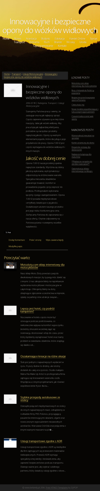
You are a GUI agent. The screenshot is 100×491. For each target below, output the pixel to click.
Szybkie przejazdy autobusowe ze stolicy (40, 398)
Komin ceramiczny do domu (83, 143)
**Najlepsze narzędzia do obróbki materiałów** (82, 162)
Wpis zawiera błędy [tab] (55, 240)
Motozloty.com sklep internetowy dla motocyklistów (42, 266)
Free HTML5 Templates (57, 487)
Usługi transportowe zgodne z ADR (41, 441)
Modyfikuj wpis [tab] (15, 246)
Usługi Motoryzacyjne (33, 74)
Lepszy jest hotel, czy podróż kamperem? (37, 310)
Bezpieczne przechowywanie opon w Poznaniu (83, 98)
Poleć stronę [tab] (35, 240)
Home (7, 74)
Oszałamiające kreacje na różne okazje (43, 356)
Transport (16, 74)
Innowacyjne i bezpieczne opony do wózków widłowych (50, 25)
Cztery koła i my (78, 105)
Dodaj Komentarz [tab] (17, 240)
